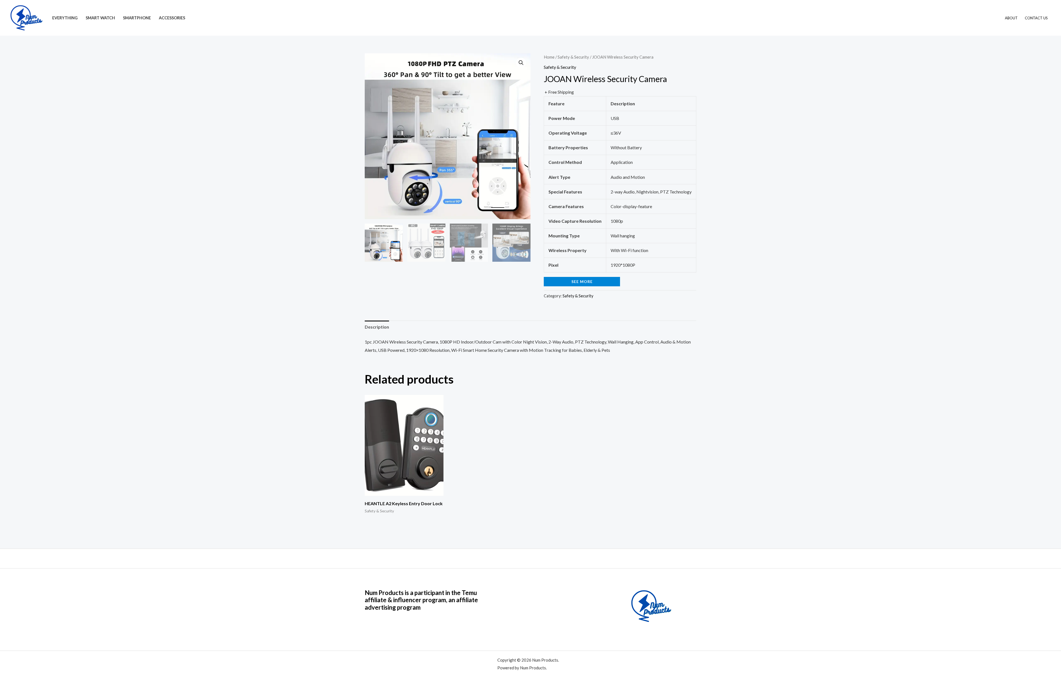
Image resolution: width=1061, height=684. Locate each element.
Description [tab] (377, 326)
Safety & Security (573, 56)
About (1011, 18)
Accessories (172, 17)
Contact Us (1036, 18)
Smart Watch (100, 17)
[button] (521, 63)
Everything (65, 17)
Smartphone (137, 17)
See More (582, 281)
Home (549, 56)
